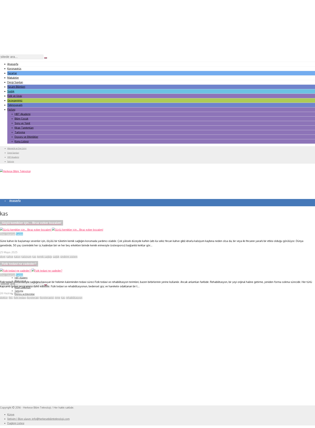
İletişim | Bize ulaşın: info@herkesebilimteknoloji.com (38, 418)
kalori (17, 256)
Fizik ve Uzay (14, 95)
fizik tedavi (20, 297)
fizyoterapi (33, 297)
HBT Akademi (22, 114)
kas (34, 256)
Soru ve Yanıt (22, 123)
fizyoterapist (47, 297)
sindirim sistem (68, 256)
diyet (3, 256)
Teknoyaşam (14, 104)
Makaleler (13, 77)
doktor (4, 297)
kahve (9, 256)
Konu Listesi (22, 141)
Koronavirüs (14, 68)
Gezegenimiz (14, 100)
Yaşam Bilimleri (16, 86)
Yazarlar (12, 73)
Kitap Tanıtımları (24, 127)
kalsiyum (26, 256)
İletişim (10, 161)
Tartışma (20, 132)
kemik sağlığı (44, 256)
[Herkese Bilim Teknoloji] (15, 171)
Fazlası (11, 109)
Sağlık (10, 91)
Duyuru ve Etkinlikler (26, 136)
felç (11, 297)
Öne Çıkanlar (7, 234)
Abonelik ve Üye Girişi (16, 148)
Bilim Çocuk (21, 118)
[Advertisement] (157, 27)
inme (57, 297)
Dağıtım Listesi (15, 423)
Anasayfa (12, 64)
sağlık (56, 256)
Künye (10, 414)
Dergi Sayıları (15, 82)
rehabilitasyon (74, 297)
